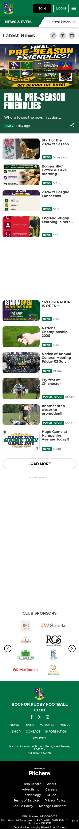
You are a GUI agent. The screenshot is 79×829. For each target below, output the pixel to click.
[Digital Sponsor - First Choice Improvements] (54, 670)
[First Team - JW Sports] (54, 626)
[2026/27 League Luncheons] (21, 200)
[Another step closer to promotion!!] (21, 414)
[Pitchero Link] (39, 774)
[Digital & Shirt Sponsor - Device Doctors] (26, 670)
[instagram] (48, 718)
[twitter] (39, 717)
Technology (32, 795)
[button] (72, 126)
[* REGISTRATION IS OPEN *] (21, 310)
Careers (51, 789)
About (51, 784)
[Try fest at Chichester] (21, 388)
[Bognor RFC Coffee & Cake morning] (21, 175)
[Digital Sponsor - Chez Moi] (54, 656)
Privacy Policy (55, 800)
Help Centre (32, 784)
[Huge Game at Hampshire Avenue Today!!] (21, 440)
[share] (72, 126)
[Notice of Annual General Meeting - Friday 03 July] (21, 362)
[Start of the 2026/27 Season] (21, 149)
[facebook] (31, 718)
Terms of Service (26, 800)
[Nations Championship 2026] (21, 336)
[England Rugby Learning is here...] (21, 226)
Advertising (31, 789)
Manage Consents (52, 806)
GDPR (51, 795)
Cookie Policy (23, 806)
